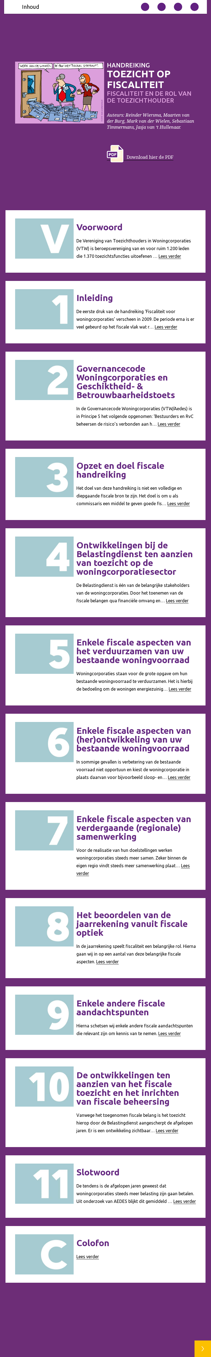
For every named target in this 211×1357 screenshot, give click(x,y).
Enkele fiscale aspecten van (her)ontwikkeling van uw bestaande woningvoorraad (133, 739)
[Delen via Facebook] (194, 6)
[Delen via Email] (145, 6)
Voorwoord (99, 227)
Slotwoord (98, 1172)
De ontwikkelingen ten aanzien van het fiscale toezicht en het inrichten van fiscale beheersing (127, 1088)
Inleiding (94, 298)
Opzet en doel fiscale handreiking (120, 470)
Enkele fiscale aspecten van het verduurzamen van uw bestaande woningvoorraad (133, 651)
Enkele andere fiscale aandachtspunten (120, 1007)
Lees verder (170, 256)
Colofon (92, 1243)
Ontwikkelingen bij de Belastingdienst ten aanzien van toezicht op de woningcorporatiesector (134, 558)
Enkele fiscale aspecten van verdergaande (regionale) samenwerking (133, 827)
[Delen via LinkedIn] (178, 6)
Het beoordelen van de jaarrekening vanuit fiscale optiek (132, 923)
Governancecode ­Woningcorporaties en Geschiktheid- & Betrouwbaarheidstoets (125, 381)
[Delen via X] (161, 6)
